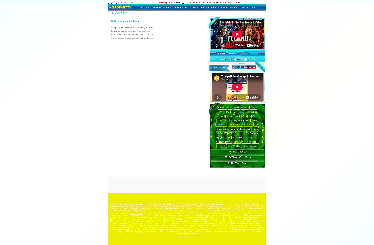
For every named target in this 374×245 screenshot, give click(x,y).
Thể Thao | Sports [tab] (240, 163)
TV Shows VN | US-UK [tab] (240, 157)
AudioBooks (238, 137)
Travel (222, 116)
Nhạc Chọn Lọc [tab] (239, 151)
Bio (249, 116)
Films (227, 111)
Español (245, 107)
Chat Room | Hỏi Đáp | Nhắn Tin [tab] (239, 59)
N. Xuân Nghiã (252, 137)
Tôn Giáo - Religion (217, 68)
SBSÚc (254, 120)
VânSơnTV (222, 133)
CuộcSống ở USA (224, 141)
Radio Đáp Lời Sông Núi (228, 129)
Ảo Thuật (253, 146)
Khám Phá (243, 146)
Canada (237, 141)
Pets (244, 116)
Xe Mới (243, 53)
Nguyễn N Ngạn (223, 137)
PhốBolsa (248, 124)
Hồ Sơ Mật (232, 146)
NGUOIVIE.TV (153, 209)
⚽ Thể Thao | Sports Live (243, 67)
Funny (220, 111)
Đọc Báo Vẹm (251, 133)
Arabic (237, 107)
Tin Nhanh (221, 53)
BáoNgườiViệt (237, 120)
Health (238, 116)
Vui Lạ (241, 133)
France (255, 141)
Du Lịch (254, 53)
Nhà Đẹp (233, 53)
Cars (241, 111)
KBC (256, 124)
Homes (234, 111)
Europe (253, 107)
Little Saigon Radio (249, 129)
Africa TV (222, 107)
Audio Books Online (211, 127)
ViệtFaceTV (221, 124)
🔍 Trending (261, 67)
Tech (246, 111)
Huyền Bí (221, 146)
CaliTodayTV (223, 120)
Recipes (229, 116)
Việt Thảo (232, 133)
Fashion (253, 111)
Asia (230, 107)
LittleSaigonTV (235, 124)
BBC (248, 120)
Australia (246, 141)
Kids (254, 116)
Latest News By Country (263, 134)
